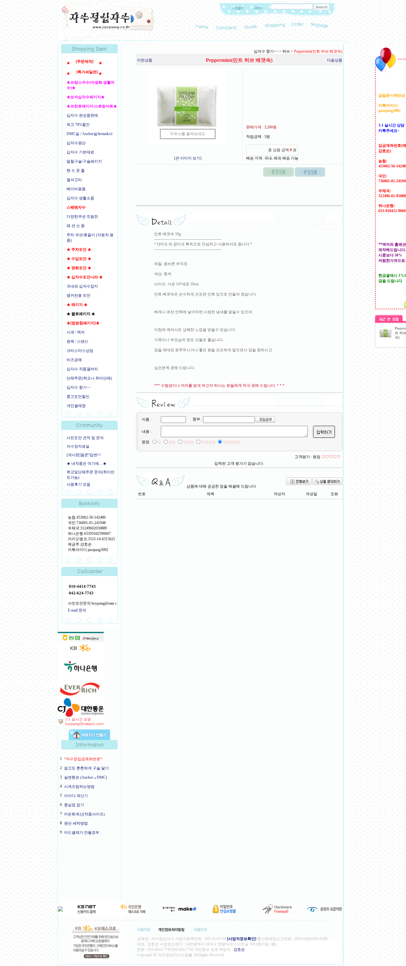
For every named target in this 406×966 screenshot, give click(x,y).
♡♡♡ (188, 442)
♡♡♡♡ (208, 442)
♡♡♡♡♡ (231, 442)
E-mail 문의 (77, 610)
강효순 (239, 949)
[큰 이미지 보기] (187, 158)
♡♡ (172, 442)
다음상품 (334, 60)
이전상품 (144, 60)
